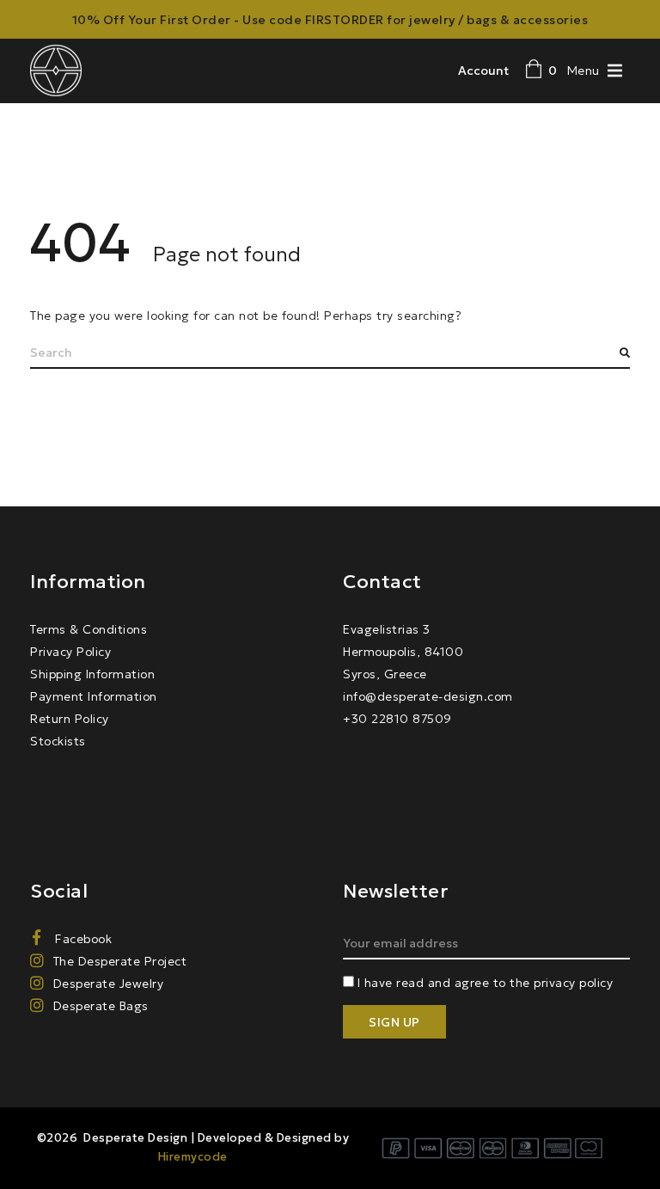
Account (483, 70)
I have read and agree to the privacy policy (486, 982)
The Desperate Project (119, 961)
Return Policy (69, 718)
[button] (583, 70)
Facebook (82, 939)
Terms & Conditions (88, 629)
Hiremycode (193, 1156)
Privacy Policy (70, 651)
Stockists (58, 741)
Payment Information (93, 696)
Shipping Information (92, 674)
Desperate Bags (101, 1006)
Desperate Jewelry (108, 983)
